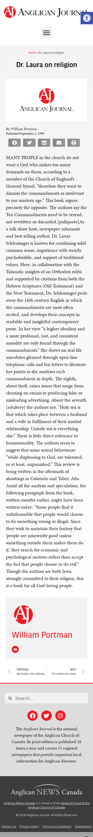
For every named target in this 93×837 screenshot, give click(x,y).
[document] (46, 418)
